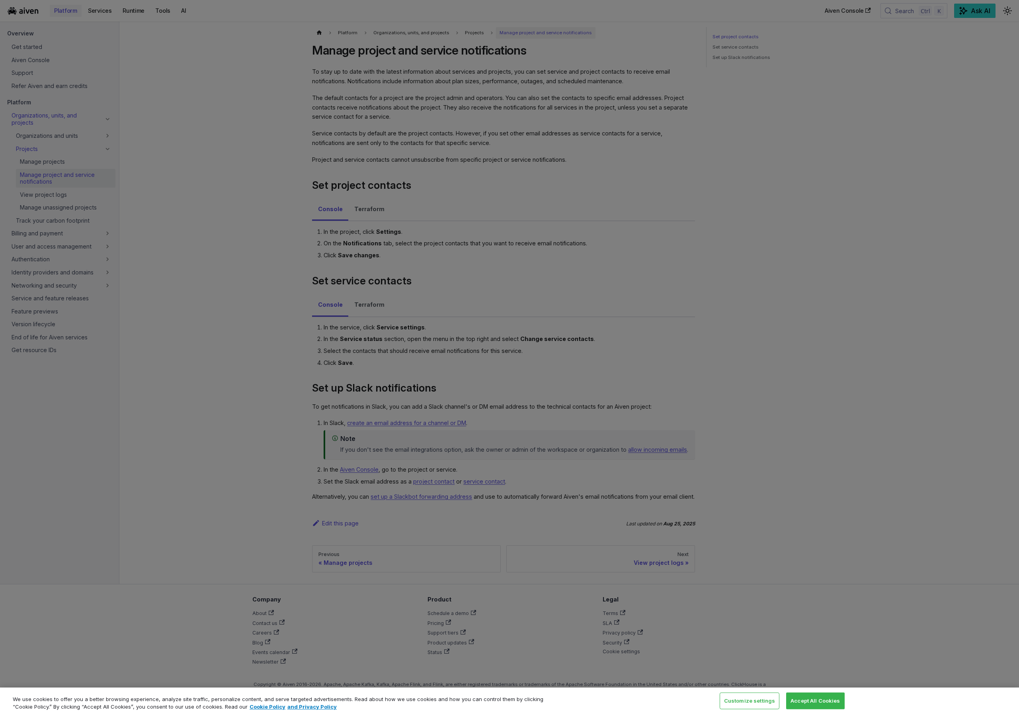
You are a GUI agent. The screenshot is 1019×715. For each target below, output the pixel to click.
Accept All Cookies (815, 700)
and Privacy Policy (312, 706)
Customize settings (749, 700)
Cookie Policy (267, 706)
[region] (509, 701)
